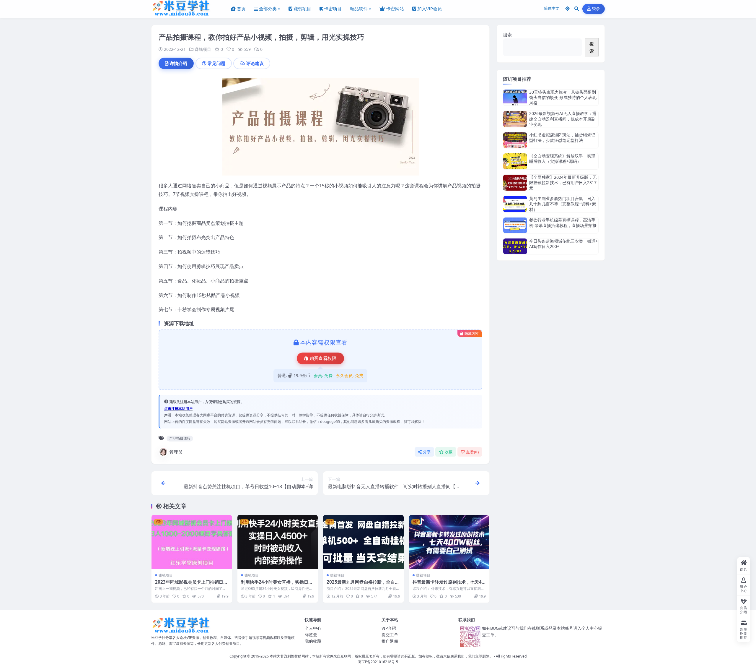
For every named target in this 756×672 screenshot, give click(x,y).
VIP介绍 (389, 628)
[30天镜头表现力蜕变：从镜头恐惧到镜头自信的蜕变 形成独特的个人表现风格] (515, 98)
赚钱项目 (203, 49)
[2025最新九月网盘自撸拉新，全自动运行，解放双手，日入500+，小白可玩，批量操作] (363, 542)
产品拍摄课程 (179, 438)
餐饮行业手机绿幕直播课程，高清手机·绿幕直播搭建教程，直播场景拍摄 (563, 222)
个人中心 (313, 628)
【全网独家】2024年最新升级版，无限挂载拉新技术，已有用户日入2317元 (563, 182)
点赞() (472, 452)
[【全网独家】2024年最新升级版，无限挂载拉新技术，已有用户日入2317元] (515, 183)
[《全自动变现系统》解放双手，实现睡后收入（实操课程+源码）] (515, 161)
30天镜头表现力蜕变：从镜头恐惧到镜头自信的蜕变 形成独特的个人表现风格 (563, 97)
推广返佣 (390, 641)
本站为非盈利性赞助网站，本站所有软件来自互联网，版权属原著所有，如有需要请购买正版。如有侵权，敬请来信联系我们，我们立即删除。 (381, 656)
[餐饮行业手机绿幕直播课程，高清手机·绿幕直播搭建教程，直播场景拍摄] (515, 225)
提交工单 (390, 634)
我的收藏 (313, 641)
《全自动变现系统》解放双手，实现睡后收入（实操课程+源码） (562, 158)
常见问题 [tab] (216, 63)
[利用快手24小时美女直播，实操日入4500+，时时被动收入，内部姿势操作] (277, 542)
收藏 (449, 452)
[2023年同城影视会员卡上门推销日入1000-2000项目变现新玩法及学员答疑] (191, 542)
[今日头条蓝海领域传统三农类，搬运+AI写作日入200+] (515, 246)
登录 (596, 9)
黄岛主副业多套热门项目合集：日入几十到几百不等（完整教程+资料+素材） (562, 204)
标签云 (311, 634)
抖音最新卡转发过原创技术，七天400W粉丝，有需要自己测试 (448, 585)
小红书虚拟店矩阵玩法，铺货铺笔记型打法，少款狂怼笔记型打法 (562, 137)
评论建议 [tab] (255, 63)
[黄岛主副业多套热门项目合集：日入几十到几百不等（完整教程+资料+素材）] (515, 204)
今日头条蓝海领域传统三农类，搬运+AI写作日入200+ (563, 243)
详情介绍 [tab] (178, 63)
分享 (427, 452)
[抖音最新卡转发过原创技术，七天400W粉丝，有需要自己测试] (449, 542)
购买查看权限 (323, 358)
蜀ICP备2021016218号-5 (378, 661)
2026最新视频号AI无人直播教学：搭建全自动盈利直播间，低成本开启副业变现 (563, 119)
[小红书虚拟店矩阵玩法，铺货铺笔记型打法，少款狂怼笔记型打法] (515, 140)
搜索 (507, 35)
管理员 (176, 452)
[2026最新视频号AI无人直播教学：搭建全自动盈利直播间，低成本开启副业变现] (515, 119)
